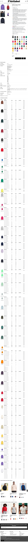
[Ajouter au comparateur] (25, 58)
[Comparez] (4, 492)
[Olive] (6, 519)
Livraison (20, 532)
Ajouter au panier (19, 58)
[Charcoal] (10, 496)
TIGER (1, 494)
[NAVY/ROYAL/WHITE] (23, 497)
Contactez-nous (12, 532)
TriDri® (1, 517)
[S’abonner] (26, 527)
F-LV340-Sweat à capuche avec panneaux (22, 494)
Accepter (2, 540)
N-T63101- (2, 493)
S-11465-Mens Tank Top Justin (13, 515)
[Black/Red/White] (19, 497)
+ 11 (17, 496)
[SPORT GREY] (4, 496)
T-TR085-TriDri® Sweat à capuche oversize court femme (4, 516)
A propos (20, 535)
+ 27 (26, 518)
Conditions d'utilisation (21, 533)
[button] (0, 491)
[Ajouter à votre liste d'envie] (22, 58)
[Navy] (3, 519)
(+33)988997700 (3, 535)
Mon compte (11, 533)
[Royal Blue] (12, 496)
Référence (1, 95)
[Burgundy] (15, 496)
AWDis (10, 494)
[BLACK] (3, 496)
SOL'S (10, 516)
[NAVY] (1, 496)
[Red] (10, 519)
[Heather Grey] (14, 496)
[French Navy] (14, 519)
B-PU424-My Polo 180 (22, 515)
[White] (12, 519)
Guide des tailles (15, 33)
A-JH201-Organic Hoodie (13, 493)
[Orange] (15, 519)
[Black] (1, 519)
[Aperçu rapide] (5, 492)
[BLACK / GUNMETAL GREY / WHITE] (21, 497)
